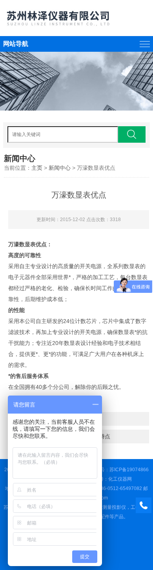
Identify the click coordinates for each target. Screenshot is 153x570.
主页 (36, 168)
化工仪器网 (120, 479)
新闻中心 (60, 168)
